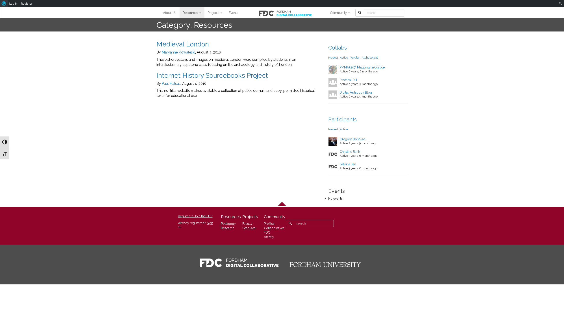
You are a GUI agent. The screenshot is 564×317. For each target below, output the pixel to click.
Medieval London (182, 44)
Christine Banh (350, 151)
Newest (333, 57)
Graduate (248, 228)
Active (344, 57)
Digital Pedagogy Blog (356, 92)
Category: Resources (194, 24)
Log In (13, 3)
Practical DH (348, 80)
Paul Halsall (171, 83)
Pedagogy (228, 223)
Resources (191, 13)
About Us (169, 13)
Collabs (337, 47)
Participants (342, 119)
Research (227, 228)
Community (339, 13)
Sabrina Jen (348, 164)
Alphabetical (370, 57)
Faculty (247, 223)
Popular (355, 57)
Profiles (269, 223)
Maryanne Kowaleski (178, 52)
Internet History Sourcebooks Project (212, 75)
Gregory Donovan (352, 139)
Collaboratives (274, 228)
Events (233, 13)
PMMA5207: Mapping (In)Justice (362, 67)
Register (26, 3)
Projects (214, 13)
